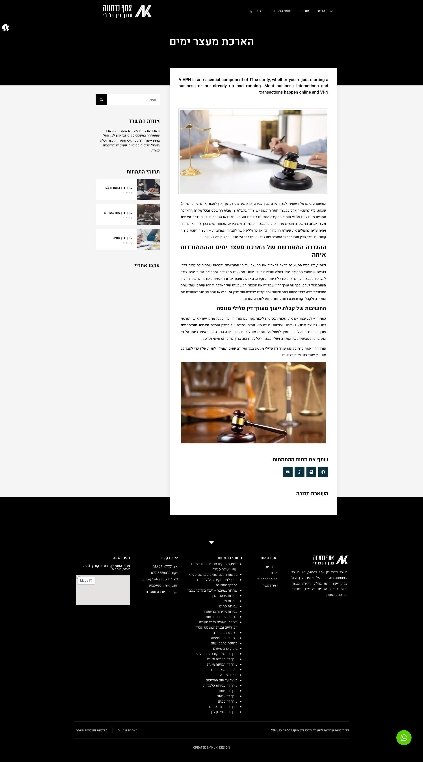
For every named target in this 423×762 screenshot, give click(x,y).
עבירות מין (230, 601)
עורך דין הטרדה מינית (222, 659)
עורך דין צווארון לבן (118, 187)
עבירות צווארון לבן (224, 595)
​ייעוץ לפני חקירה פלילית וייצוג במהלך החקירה (215, 582)
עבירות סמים (228, 606)
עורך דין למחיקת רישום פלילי (216, 654)
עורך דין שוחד (227, 691)
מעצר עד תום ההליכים (221, 680)
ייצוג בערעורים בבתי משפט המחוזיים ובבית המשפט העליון (216, 625)
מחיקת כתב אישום (224, 643)
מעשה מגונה (228, 675)
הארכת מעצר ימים (224, 669)
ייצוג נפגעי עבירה (225, 632)
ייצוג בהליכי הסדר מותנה (219, 617)
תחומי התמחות (281, 11)
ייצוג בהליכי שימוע (224, 638)
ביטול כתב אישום (225, 648)
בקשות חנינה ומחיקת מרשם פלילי (213, 574)
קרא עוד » (127, 192)
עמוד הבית (325, 11)
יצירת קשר (254, 11)
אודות (305, 11)
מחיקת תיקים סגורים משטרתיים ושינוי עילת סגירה (214, 566)
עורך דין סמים (122, 237)
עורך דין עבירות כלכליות (220, 685)
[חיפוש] (101, 99)
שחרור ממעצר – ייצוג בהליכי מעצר (212, 590)
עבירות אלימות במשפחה (220, 611)
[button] (5, 27)
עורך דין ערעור (227, 696)
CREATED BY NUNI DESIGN (211, 747)
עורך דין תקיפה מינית (222, 664)
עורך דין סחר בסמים (118, 212)
